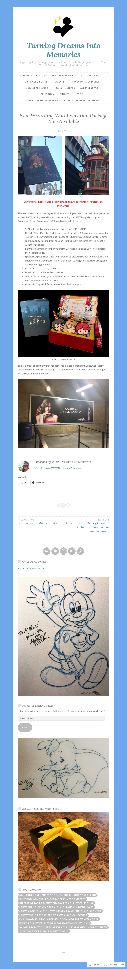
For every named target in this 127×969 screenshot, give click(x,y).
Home (25, 75)
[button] (40, 165)
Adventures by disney (47, 895)
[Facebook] (55, 551)
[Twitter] (63, 551)
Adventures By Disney (85, 82)
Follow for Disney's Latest (37, 705)
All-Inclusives (89, 88)
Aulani (59, 82)
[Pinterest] (80, 551)
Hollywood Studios (31, 919)
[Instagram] (72, 551)
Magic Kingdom (57, 919)
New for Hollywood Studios (70, 923)
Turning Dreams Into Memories (64, 50)
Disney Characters (56, 903)
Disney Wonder (91, 911)
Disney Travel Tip (68, 911)
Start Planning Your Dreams (31, 568)
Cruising (46, 94)
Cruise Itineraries (30, 903)
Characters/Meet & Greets (67, 899)
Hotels (79, 94)
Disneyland (92, 75)
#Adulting (25, 895)
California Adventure (33, 899)
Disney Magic (27, 911)
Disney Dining (27, 907)
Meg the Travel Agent (84, 919)
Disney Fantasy (67, 907)
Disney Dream (46, 907)
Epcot (52, 915)
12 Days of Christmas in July (37, 521)
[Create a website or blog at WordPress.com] (63, 952)
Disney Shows (46, 911)
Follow (25, 727)
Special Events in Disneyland (65, 927)
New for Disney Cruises (33, 923)
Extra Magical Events (72, 915)
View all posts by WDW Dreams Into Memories (57, 468)
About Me (41, 75)
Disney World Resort (32, 915)
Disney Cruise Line (36, 82)
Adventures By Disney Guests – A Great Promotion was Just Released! (87, 525)
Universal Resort (37, 88)
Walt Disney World (64, 75)
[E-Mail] (46, 551)
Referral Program (87, 100)
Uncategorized (96, 927)
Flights (64, 94)
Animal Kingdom (75, 895)
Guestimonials (65, 88)
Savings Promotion (31, 927)
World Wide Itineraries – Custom (49, 100)
